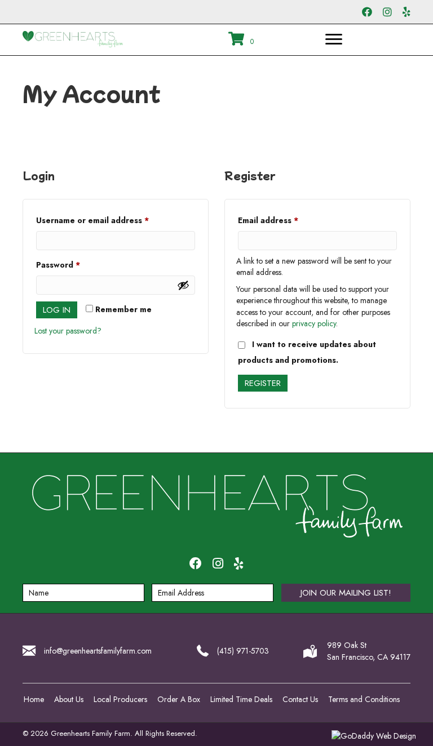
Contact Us (300, 699)
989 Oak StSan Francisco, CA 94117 (368, 651)
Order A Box (178, 699)
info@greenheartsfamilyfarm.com (98, 650)
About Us (68, 699)
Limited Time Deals (241, 699)
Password (75, 264)
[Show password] (183, 285)
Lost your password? (67, 330)
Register (263, 383)
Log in (56, 310)
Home (34, 699)
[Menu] (334, 39)
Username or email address (110, 220)
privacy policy (314, 323)
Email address (285, 220)
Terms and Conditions (364, 699)
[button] (345, 593)
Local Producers (120, 699)
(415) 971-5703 (243, 650)
